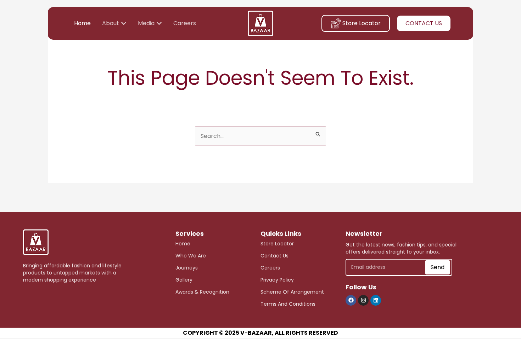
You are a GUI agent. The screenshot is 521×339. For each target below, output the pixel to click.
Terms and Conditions (287, 303)
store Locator (277, 243)
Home (182, 243)
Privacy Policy (277, 279)
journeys (186, 267)
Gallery (183, 279)
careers (270, 267)
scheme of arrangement (292, 291)
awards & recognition (202, 291)
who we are (190, 255)
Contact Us (274, 255)
